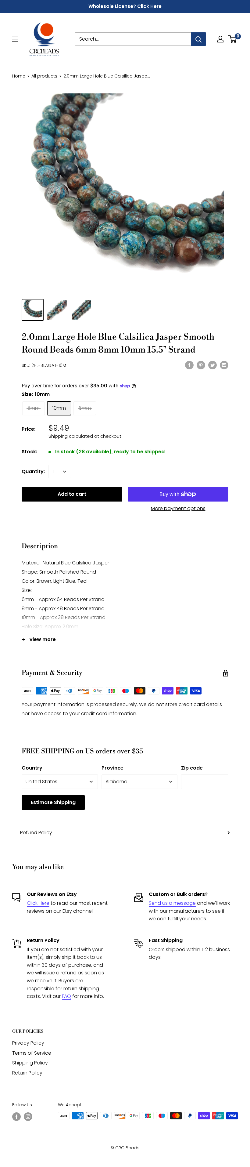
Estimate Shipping (53, 802)
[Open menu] (15, 39)
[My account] (220, 39)
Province (112, 767)
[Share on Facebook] (189, 364)
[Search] (198, 39)
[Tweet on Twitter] (212, 364)
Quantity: (33, 471)
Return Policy (27, 1072)
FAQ (66, 996)
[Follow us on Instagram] (28, 1116)
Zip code (192, 767)
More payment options (178, 508)
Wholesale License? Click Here (125, 6)
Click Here (38, 903)
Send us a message (172, 903)
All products (44, 76)
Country (32, 767)
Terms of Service (31, 1052)
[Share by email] (224, 364)
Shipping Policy (30, 1062)
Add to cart (72, 494)
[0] (233, 39)
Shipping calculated (70, 436)
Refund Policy (36, 832)
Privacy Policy (28, 1042)
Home (18, 76)
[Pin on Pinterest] (201, 364)
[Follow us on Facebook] (16, 1116)
